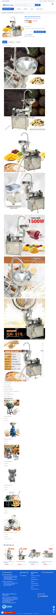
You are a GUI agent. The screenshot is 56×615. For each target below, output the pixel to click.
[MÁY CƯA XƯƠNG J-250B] (21, 554)
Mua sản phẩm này (7, 396)
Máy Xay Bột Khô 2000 (8, 485)
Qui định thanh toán (34, 589)
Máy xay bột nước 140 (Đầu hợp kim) (10, 532)
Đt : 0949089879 (23, 575)
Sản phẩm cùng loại (8, 545)
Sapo (38, 613)
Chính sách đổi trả (34, 583)
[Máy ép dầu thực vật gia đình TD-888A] (47, 554)
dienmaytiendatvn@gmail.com (10, 602)
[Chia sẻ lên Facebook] (28, 36)
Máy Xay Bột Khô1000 (8, 461)
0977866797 (7, 1)
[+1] (33, 36)
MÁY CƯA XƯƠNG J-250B (20, 561)
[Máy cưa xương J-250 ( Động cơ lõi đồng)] (8, 554)
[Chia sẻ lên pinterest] (31, 36)
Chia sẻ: (26, 36)
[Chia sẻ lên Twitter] (30, 36)
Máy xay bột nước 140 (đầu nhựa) (10, 508)
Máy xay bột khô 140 (7, 416)
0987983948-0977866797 (12, 579)
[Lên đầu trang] (53, 612)
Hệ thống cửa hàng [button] (7, 572)
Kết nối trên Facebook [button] (47, 572)
